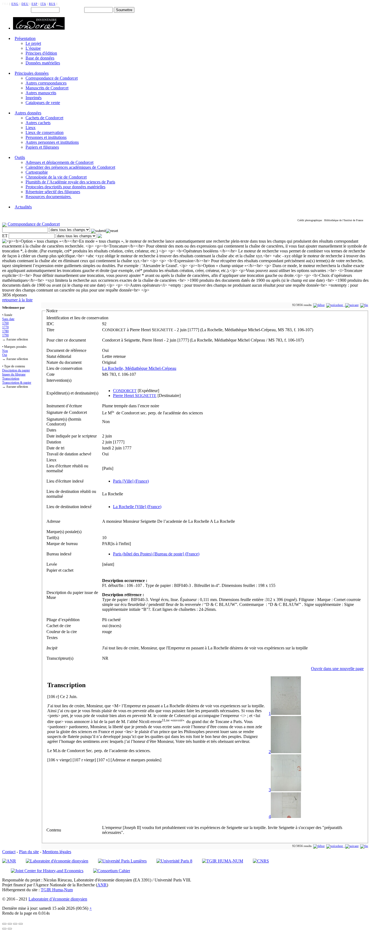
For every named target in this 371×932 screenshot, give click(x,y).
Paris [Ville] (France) (131, 481)
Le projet (33, 43)
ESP (34, 3)
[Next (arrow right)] (10, 929)
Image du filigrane (14, 374)
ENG (14, 3)
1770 (5, 327)
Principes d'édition (41, 53)
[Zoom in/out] (20, 924)
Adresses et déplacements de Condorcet (59, 162)
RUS (52, 3)
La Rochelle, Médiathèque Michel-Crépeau (139, 368)
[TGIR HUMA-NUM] (222, 861)
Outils (20, 157)
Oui (4, 355)
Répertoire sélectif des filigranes (53, 191)
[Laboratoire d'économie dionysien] (57, 861)
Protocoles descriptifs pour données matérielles (65, 186)
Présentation (25, 38)
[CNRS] (261, 861)
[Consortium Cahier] (111, 870)
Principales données (32, 73)
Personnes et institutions (46, 137)
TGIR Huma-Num (57, 889)
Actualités (23, 207)
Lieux (31, 127)
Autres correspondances (46, 83)
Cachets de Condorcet (44, 117)
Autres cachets (38, 122)
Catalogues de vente (43, 102)
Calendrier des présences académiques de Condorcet (70, 167)
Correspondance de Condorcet (52, 78)
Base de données (40, 58)
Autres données (28, 113)
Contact (8, 851)
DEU (25, 3)
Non (5, 351)
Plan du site (29, 851)
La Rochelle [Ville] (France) (137, 506)
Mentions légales (56, 851)
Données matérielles (43, 63)
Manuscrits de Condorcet (47, 88)
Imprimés (34, 97)
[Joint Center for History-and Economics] (47, 870)
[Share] (10, 924)
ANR (102, 885)
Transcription (10, 378)
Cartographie (37, 172)
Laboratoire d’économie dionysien (58, 899)
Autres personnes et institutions (52, 142)
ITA (43, 3)
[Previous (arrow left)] (4, 929)
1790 (5, 335)
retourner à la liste (17, 300)
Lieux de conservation (45, 132)
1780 (5, 331)
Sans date (8, 319)
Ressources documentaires (49, 196)
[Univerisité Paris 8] (174, 861)
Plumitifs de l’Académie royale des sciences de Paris (70, 182)
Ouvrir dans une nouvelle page (337, 668)
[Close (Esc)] (4, 924)
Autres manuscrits (41, 92)
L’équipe (33, 48)
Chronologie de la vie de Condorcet (56, 177)
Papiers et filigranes (42, 147)
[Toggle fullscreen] (15, 924)
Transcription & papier (16, 382)
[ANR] (9, 861)
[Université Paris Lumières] (122, 861)
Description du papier (16, 370)
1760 (5, 323)
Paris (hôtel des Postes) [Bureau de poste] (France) (156, 554)
